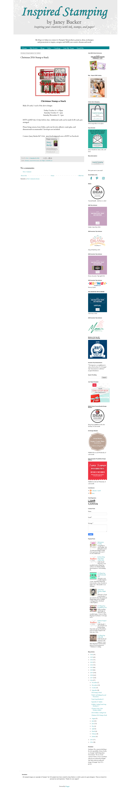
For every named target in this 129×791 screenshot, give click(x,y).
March (93, 731)
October (94, 687)
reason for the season (34, 160)
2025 (91, 657)
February (94, 734)
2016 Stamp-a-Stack (96, 692)
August (94, 718)
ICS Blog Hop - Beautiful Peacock (102, 606)
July (93, 721)
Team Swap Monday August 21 (102, 591)
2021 (91, 667)
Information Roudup (101, 543)
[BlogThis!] (46, 158)
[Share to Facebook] (49, 158)
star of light (42, 160)
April (93, 729)
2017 (91, 678)
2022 (91, 665)
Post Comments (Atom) (33, 179)
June (93, 723)
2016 (91, 680)
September (94, 690)
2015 (91, 739)
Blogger (67, 786)
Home (24, 48)
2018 (91, 675)
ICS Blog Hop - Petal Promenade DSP (102, 574)
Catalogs (57, 48)
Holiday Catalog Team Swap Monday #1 (98, 705)
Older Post (80, 175)
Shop (42, 48)
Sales (49, 48)
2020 (91, 670)
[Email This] (44, 158)
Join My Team (68, 48)
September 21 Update (96, 702)
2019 (91, 672)
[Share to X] (48, 158)
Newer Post (24, 175)
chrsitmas (27, 160)
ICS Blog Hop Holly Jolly (101, 636)
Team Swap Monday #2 (97, 699)
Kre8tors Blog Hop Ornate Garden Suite (101, 558)
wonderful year (48, 160)
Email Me (80, 48)
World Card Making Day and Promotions (98, 695)
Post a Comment (27, 172)
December (94, 682)
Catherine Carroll (96, 490)
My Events (33, 48)
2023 (91, 662)
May (93, 726)
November (95, 685)
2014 (91, 742)
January (94, 736)
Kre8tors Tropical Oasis (102, 621)
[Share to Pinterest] (51, 158)
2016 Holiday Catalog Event (98, 712)
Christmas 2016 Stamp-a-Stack (99, 715)
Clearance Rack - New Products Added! (97, 709)
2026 (91, 654)
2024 (91, 660)
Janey (93, 493)
